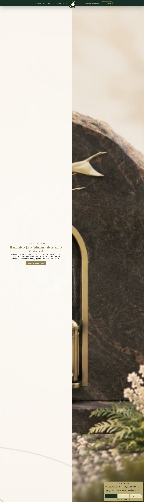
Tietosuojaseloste (126, 499)
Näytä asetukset (136, 496)
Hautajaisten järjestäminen (92, 3)
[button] (141, 483)
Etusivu (50, 3)
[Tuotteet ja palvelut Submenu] (45, 3)
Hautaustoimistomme (61, 3)
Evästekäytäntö (119, 499)
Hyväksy (111, 496)
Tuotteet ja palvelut (38, 3)
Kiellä (123, 496)
